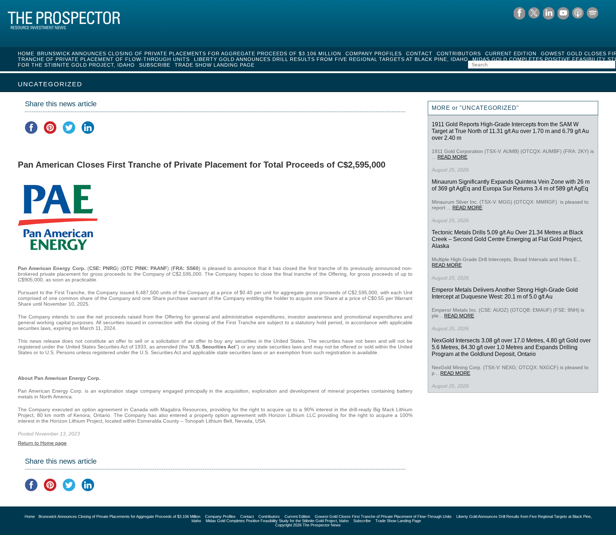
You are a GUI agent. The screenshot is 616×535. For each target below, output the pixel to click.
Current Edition (511, 53)
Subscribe (154, 65)
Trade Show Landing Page (215, 65)
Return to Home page (42, 443)
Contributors (459, 53)
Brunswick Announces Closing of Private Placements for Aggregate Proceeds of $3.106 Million (189, 53)
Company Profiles (373, 53)
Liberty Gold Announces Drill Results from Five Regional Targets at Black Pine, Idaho (331, 59)
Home (26, 53)
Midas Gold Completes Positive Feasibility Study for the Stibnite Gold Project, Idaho (277, 521)
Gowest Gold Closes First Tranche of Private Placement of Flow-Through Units (383, 516)
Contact (419, 53)
